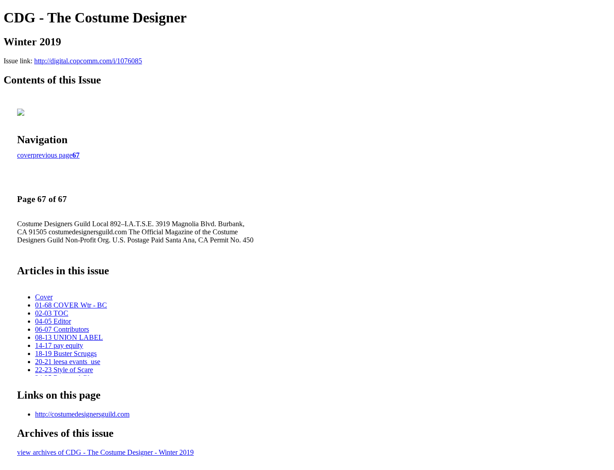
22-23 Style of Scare (64, 369)
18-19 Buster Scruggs (66, 353)
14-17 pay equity (59, 345)
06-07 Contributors (62, 329)
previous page (52, 155)
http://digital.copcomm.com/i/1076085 (88, 61)
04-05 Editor (53, 321)
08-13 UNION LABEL (69, 337)
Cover (44, 297)
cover (25, 155)
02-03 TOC (51, 313)
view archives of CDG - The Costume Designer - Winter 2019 (105, 452)
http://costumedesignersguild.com (82, 414)
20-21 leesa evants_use (67, 361)
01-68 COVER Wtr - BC (71, 305)
